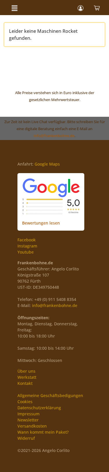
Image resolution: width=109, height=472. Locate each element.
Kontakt (25, 383)
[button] (14, 7)
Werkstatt (26, 377)
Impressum (28, 414)
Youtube (25, 252)
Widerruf (26, 438)
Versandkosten (32, 426)
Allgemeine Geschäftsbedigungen (50, 395)
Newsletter (28, 420)
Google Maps (47, 164)
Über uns (26, 371)
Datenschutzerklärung (39, 407)
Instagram (27, 246)
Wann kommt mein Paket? (43, 432)
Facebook (26, 240)
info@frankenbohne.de (54, 135)
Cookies (25, 401)
